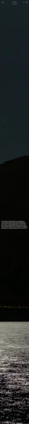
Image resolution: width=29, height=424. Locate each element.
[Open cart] (26, 2)
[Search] (24, 2)
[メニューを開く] (3, 2)
